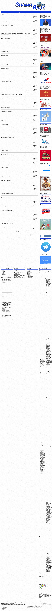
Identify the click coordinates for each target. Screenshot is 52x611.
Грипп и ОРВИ (3, 158)
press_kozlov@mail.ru (4, 609)
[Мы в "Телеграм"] (45, 246)
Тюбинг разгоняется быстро (5, 38)
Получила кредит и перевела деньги (7, 201)
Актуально (29, 271)
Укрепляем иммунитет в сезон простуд (7, 137)
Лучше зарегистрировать (5, 128)
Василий (46, 592)
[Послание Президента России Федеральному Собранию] (45, 22)
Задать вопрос (4, 274)
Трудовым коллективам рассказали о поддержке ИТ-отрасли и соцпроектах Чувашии (48, 346)
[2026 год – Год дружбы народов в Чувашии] (45, 66)
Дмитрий (40, 594)
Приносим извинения (4, 206)
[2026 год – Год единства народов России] (45, 52)
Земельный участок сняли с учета (6, 227)
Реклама (15, 12)
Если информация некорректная (6, 111)
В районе (28, 274)
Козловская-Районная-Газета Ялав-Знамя (46, 604)
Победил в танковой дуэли (5, 150)
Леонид (40, 595)
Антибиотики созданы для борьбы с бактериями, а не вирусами (11, 94)
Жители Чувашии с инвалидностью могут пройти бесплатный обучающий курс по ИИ (42, 362)
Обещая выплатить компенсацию (6, 219)
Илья (48, 594)
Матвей (43, 595)
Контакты (25, 12)
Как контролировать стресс (5, 107)
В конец (19, 237)
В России (28, 273)
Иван (46, 594)
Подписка (20, 12)
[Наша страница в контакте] (45, 236)
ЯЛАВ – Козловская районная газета (30, 6)
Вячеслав (44, 593)
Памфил (40, 596)
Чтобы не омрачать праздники (6, 16)
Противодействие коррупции (19, 277)
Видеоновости (29, 277)
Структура (3, 270)
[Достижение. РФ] (45, 260)
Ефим (44, 594)
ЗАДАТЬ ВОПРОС (35, 12)
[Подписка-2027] (45, 116)
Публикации (29, 275)
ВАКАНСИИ (29, 12)
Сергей (45, 596)
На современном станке (5, 85)
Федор (48, 596)
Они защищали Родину (5, 154)
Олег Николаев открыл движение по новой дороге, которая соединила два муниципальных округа (7, 299)
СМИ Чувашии (43, 605)
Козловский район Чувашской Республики (45, 606)
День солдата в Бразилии (43, 586)
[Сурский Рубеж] (45, 129)
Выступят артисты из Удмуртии (6, 315)
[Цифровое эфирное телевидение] (45, 141)
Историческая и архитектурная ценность (7, 77)
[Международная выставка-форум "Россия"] (45, 155)
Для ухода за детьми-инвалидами (6, 120)
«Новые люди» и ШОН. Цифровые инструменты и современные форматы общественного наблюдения (49, 568)
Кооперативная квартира (5, 42)
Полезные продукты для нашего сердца (7, 210)
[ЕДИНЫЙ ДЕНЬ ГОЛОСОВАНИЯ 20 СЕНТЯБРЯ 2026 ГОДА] (45, 80)
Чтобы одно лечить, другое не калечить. (7, 98)
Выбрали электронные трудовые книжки (7, 176)
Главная (28, 270)
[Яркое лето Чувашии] (45, 104)
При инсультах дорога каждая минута (7, 189)
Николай (49, 595)
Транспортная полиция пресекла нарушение (8, 184)
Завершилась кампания (5, 68)
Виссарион (41, 593)
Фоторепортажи (30, 276)
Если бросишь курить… (5, 51)
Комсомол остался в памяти (5, 171)
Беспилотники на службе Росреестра (7, 193)
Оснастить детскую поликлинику (6, 21)
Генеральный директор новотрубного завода (8, 72)
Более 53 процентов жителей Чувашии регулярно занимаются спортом (6, 280)
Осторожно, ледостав (4, 55)
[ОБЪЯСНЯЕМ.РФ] (45, 168)
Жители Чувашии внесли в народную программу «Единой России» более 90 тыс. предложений (49, 282)
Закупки (15, 270)
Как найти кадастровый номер (6, 180)
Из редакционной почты (5, 115)
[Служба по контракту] (45, 183)
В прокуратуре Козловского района (7, 223)
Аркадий (43, 592)
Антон (40, 592)
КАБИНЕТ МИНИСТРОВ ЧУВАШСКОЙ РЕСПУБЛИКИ (33, 605)
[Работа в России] (45, 198)
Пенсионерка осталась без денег (6, 214)
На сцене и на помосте (5, 133)
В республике (29, 272)
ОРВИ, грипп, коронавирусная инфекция (7, 197)
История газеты (17, 274)
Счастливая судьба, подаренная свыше (7, 25)
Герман (48, 593)
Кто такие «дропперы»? (5, 124)
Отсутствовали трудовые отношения (7, 64)
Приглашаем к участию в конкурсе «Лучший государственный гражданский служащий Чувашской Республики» (49, 338)
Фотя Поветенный (42, 588)
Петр (43, 596)
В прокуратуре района (4, 141)
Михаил (46, 595)
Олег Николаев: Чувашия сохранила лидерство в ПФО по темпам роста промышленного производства (49, 549)
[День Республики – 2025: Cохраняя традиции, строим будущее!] (45, 93)
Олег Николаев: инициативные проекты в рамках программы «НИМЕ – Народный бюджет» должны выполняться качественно (49, 371)
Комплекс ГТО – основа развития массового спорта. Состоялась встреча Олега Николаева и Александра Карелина (49, 380)
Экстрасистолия (3, 90)
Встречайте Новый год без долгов (6, 29)
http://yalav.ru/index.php (44, 603)
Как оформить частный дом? (5, 163)
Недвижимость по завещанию (6, 81)
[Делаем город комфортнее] (45, 224)
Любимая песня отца (4, 167)
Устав (15, 271)
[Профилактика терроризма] (45, 210)
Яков (40, 597)
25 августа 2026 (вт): (42, 579)
